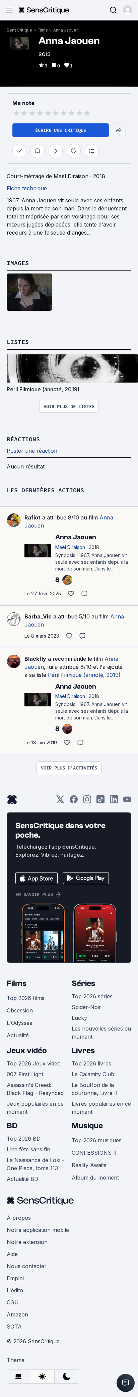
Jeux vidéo (27, 1050)
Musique (87, 1125)
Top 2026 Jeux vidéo (34, 1063)
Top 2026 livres (91, 1063)
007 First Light (25, 1074)
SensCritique (19, 30)
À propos (19, 1217)
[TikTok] (100, 801)
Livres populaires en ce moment (101, 1107)
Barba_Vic (38, 616)
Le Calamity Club (93, 1074)
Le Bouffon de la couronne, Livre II (95, 1089)
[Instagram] (87, 801)
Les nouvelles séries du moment (101, 1032)
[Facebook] (74, 801)
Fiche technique (27, 188)
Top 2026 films (26, 998)
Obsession (20, 1010)
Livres (83, 1050)
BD (12, 1125)
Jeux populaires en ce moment (35, 1107)
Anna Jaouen (66, 30)
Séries (83, 983)
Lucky (79, 1017)
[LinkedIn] (114, 801)
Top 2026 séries (92, 996)
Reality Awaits (89, 1165)
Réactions (23, 439)
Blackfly (35, 658)
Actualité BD (22, 1179)
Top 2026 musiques (97, 1140)
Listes (18, 342)
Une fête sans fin (28, 1149)
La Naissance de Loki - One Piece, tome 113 (35, 1164)
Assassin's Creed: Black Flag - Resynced (35, 1089)
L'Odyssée (19, 1022)
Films (43, 30)
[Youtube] (127, 801)
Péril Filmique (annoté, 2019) (84, 674)
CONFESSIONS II (94, 1152)
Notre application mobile (38, 1230)
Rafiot (32, 517)
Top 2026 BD (24, 1138)
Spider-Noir (86, 1007)
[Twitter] (60, 801)
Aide (12, 1254)
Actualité (18, 1035)
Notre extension (27, 1242)
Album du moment (95, 1177)
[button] (128, 10)
